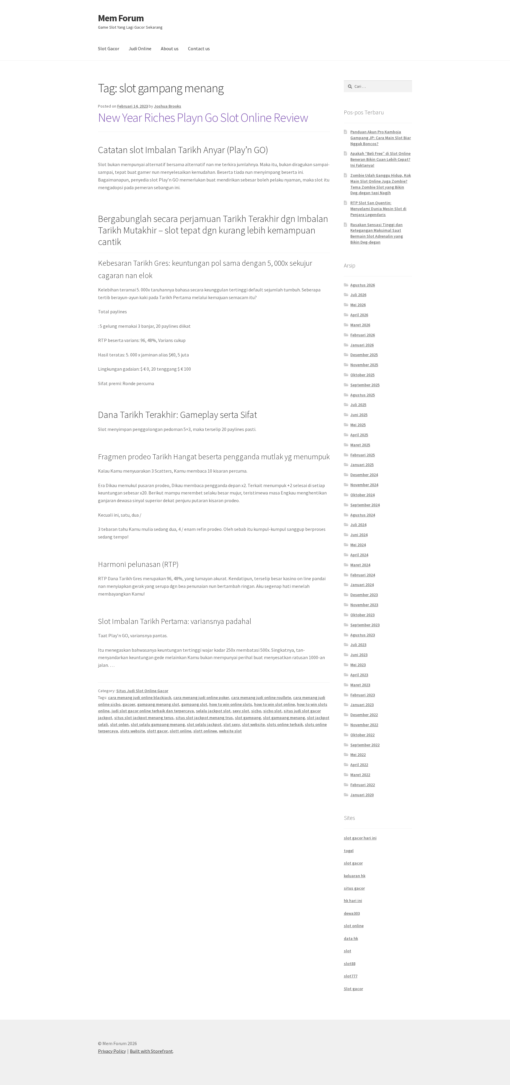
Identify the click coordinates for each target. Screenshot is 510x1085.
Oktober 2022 (362, 734)
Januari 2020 (362, 794)
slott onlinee (205, 731)
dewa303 (352, 913)
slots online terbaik (285, 724)
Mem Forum (121, 18)
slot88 (349, 963)
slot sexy (231, 724)
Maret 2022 (360, 774)
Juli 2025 (358, 404)
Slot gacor (353, 988)
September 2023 (365, 624)
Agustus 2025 (362, 395)
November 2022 (364, 724)
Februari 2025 (362, 455)
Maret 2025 (360, 444)
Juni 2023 (358, 654)
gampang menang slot (158, 704)
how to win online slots (230, 704)
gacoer (128, 704)
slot (347, 950)
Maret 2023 (360, 684)
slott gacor (157, 731)
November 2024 (364, 484)
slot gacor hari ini (360, 838)
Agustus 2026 (362, 285)
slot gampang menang (284, 717)
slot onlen (119, 724)
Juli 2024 (358, 524)
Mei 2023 (358, 664)
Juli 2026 (358, 294)
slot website (253, 724)
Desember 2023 (364, 594)
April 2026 (359, 314)
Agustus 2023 (362, 635)
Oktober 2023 (362, 614)
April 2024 (359, 554)
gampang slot (194, 704)
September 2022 (365, 744)
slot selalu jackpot (204, 724)
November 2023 (364, 604)
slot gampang (248, 717)
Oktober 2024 (362, 494)
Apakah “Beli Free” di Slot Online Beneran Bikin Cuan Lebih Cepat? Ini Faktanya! (380, 159)
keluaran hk (354, 875)
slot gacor (353, 863)
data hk (351, 938)
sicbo (256, 710)
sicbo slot (272, 710)
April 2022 (359, 764)
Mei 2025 (358, 424)
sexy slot (241, 710)
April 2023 (359, 674)
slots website (132, 731)
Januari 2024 (362, 584)
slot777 (350, 976)
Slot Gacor (108, 48)
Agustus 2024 (362, 515)
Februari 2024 (362, 575)
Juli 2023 (358, 644)
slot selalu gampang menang (158, 724)
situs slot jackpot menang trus (204, 717)
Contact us (199, 48)
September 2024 (365, 504)
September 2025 (365, 384)
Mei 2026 (358, 304)
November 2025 (364, 364)
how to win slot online (274, 704)
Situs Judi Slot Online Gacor (142, 690)
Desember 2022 (364, 714)
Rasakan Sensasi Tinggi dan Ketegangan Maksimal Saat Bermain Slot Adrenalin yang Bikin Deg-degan (376, 233)
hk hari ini (353, 900)
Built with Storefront (151, 1051)
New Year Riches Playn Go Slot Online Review (203, 117)
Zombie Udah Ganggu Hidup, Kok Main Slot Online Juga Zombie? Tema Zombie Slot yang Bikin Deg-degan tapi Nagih (380, 184)
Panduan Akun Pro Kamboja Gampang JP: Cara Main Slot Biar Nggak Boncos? (380, 137)
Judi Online (140, 48)
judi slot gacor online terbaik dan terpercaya (153, 710)
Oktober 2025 (362, 374)
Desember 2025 (364, 354)
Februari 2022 (362, 784)
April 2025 (359, 434)
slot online (354, 925)
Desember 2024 (364, 474)
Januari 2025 (362, 464)
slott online (180, 731)
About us (170, 48)
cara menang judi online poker (201, 697)
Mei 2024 (358, 544)
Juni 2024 (358, 534)
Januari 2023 (362, 704)
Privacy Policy (112, 1051)
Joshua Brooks (167, 106)
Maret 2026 (360, 324)
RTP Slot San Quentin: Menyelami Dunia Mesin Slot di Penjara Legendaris (378, 208)
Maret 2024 (360, 564)
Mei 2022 (358, 754)
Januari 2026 (362, 345)
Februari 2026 (362, 335)
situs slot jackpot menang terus (144, 717)
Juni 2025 (358, 414)
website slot (230, 731)
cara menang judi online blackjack (139, 697)
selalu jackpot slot (213, 710)
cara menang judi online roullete (261, 697)
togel (349, 850)
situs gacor (354, 888)
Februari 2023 (362, 695)
